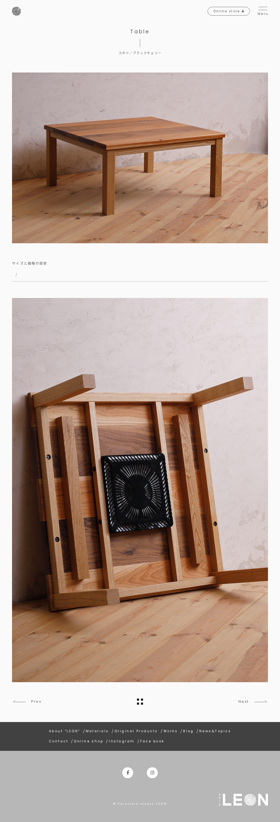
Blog (188, 731)
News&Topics (215, 731)
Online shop (88, 741)
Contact (58, 741)
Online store (227, 11)
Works (171, 731)
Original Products (136, 731)
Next (243, 701)
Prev (36, 701)
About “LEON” (64, 731)
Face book (152, 741)
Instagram (122, 741)
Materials (97, 731)
